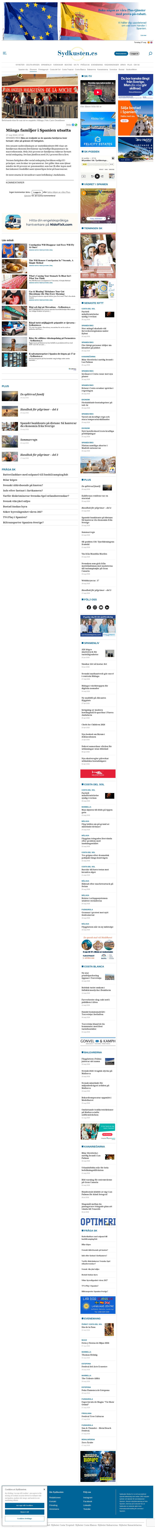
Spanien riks (23, 69)
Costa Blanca (80, 69)
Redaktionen (55, 1497)
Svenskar (58, 65)
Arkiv (123, 65)
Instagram (87, 1497)
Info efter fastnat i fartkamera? (23, 490)
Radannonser (112, 65)
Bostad (68, 65)
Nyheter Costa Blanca (86, 1525)
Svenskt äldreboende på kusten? (23, 485)
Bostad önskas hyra (15, 506)
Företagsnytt (43, 69)
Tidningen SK (93, 228)
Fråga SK (85, 65)
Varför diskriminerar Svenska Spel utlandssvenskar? (36, 496)
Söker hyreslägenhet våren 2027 (23, 512)
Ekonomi (33, 69)
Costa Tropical (67, 69)
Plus (129, 65)
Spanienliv (46, 65)
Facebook (87, 1501)
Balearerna (91, 69)
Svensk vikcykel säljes (16, 501)
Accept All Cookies (24, 1505)
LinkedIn (87, 1505)
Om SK (137, 65)
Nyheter (20, 65)
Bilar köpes (10, 480)
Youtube (86, 1509)
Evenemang (97, 65)
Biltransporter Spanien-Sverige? (23, 522)
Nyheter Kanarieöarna (130, 1525)
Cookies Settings (24, 1518)
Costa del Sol (55, 69)
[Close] (44, 1489)
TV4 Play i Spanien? (15, 517)
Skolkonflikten (131, 69)
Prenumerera (121, 54)
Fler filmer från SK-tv (91, 106)
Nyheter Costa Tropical (62, 1525)
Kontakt (52, 1501)
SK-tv (76, 65)
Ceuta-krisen (32, 65)
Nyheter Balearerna (108, 1525)
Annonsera (54, 1509)
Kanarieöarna (102, 69)
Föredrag (53, 1505)
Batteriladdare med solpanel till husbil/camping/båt (35, 474)
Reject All (24, 1512)
